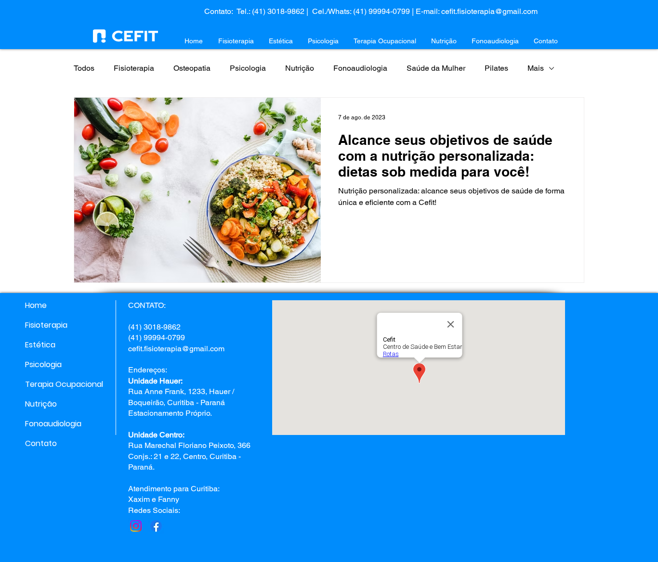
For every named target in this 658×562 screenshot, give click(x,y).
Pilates (496, 68)
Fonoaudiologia (360, 68)
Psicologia (248, 68)
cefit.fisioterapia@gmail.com (489, 11)
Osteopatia (192, 68)
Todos (84, 68)
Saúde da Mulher (436, 68)
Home (36, 305)
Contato (41, 443)
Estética (40, 344)
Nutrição (299, 68)
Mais (535, 68)
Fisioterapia (134, 68)
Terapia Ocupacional (59, 384)
